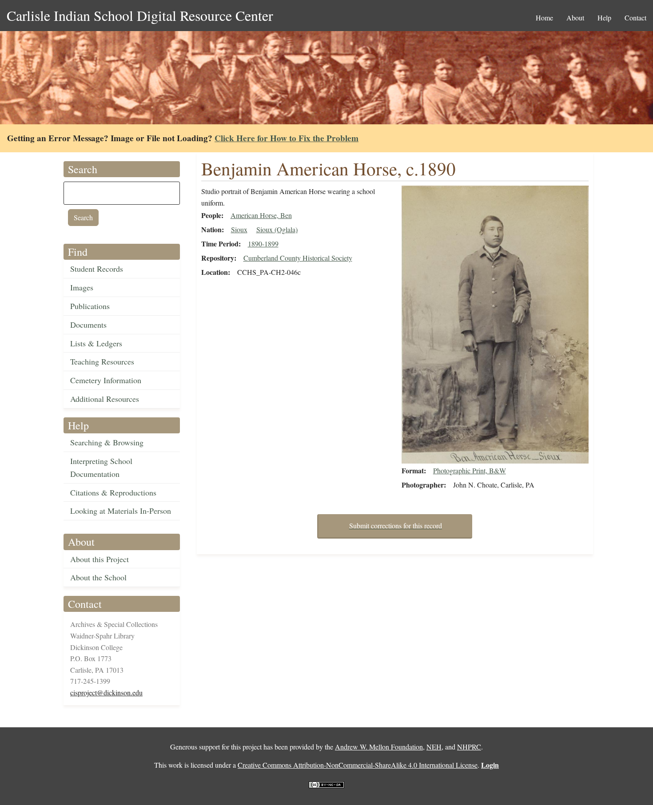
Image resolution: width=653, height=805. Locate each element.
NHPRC (469, 746)
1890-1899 (263, 243)
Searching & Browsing (106, 442)
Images (81, 287)
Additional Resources (104, 398)
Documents (88, 324)
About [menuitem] (575, 17)
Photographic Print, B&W (469, 470)
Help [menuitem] (604, 17)
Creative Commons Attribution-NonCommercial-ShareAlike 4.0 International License (358, 764)
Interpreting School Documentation (101, 467)
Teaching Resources (102, 361)
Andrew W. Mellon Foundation (379, 746)
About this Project (99, 559)
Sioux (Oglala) (277, 229)
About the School (98, 577)
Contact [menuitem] (635, 17)
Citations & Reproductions (113, 492)
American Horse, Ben (261, 215)
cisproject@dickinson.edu (106, 692)
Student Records (96, 268)
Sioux (239, 229)
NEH (434, 746)
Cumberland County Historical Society (297, 257)
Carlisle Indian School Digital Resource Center (140, 15)
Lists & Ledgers (96, 343)
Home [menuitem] (544, 17)
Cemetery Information (105, 380)
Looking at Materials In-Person (120, 510)
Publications (90, 306)
